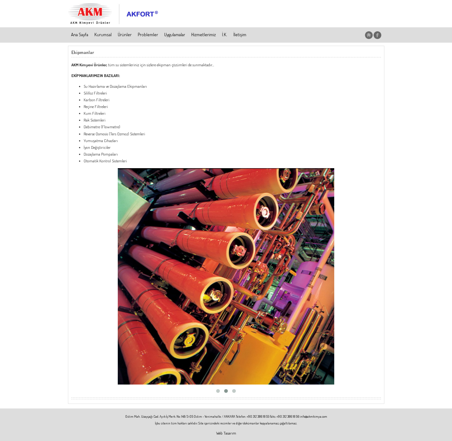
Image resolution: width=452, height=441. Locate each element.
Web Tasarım (226, 433)
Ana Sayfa (79, 34)
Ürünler (125, 34)
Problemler (148, 34)
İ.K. (224, 34)
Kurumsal (103, 34)
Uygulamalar (174, 34)
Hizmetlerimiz (203, 34)
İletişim (239, 34)
